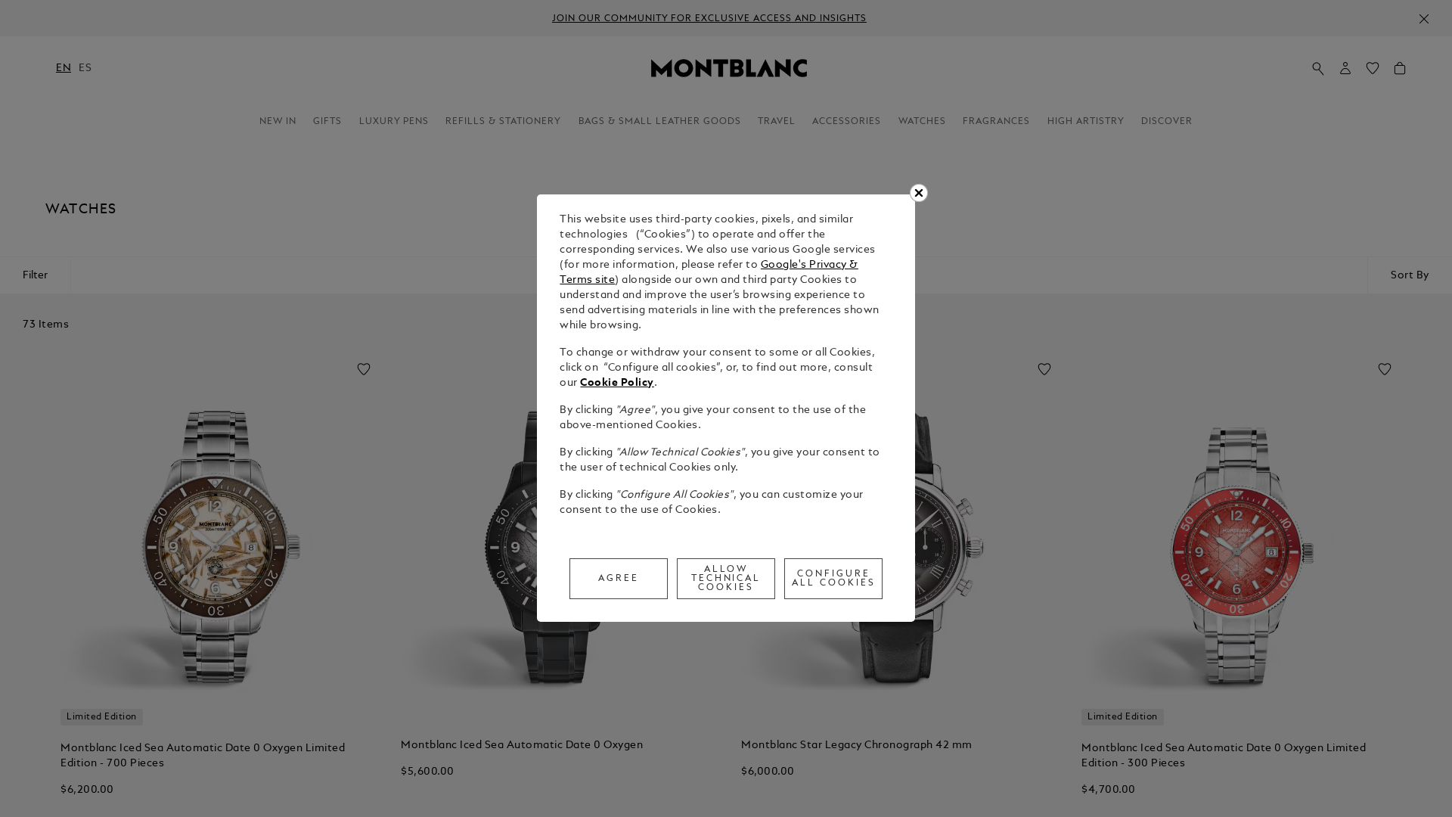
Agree (618, 578)
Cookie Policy (617, 383)
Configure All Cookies (834, 579)
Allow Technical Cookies (726, 578)
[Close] (919, 193)
